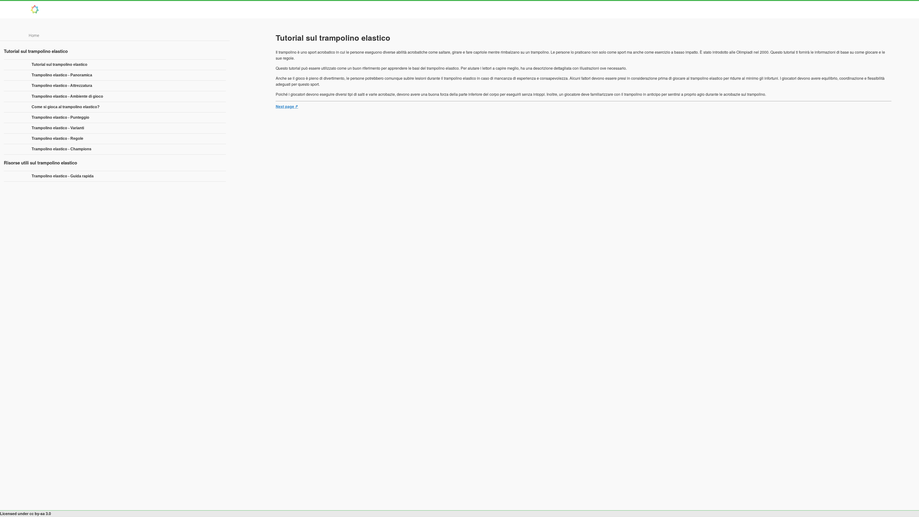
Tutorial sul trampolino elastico (59, 64)
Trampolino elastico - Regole (57, 138)
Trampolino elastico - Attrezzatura (62, 86)
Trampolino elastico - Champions (61, 149)
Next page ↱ (287, 106)
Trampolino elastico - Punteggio (60, 117)
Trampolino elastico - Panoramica (62, 75)
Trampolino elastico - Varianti (58, 128)
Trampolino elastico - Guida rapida (63, 176)
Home (34, 35)
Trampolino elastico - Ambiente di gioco (67, 96)
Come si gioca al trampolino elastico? (66, 107)
